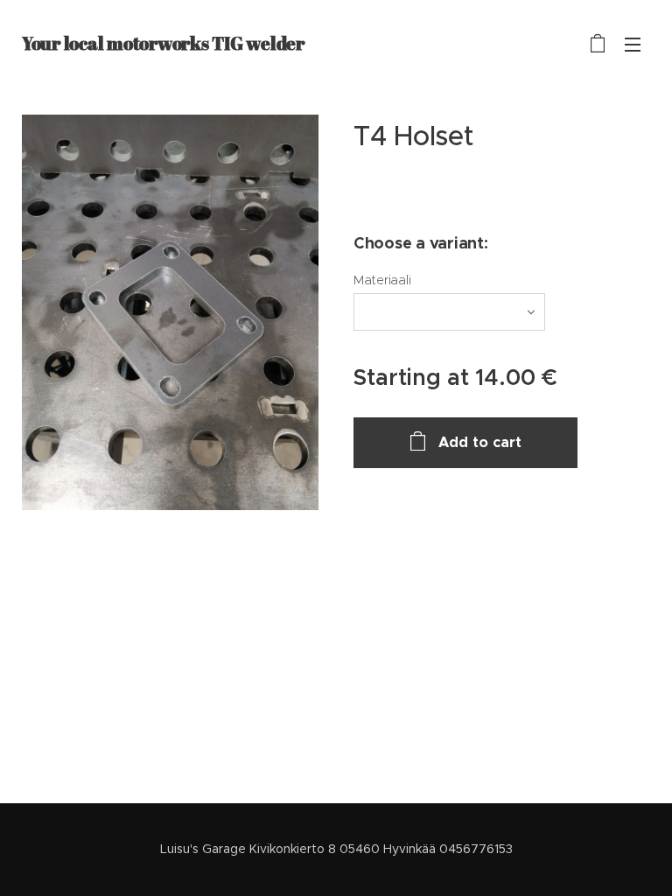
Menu (632, 43)
